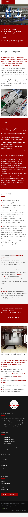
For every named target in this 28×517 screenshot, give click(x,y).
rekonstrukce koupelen (9, 441)
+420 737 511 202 (5, 483)
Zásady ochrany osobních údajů (19, 510)
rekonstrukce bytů (8, 437)
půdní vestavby (7, 443)
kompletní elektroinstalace (10, 445)
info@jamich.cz (4, 489)
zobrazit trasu (4, 465)
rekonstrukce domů (9, 439)
